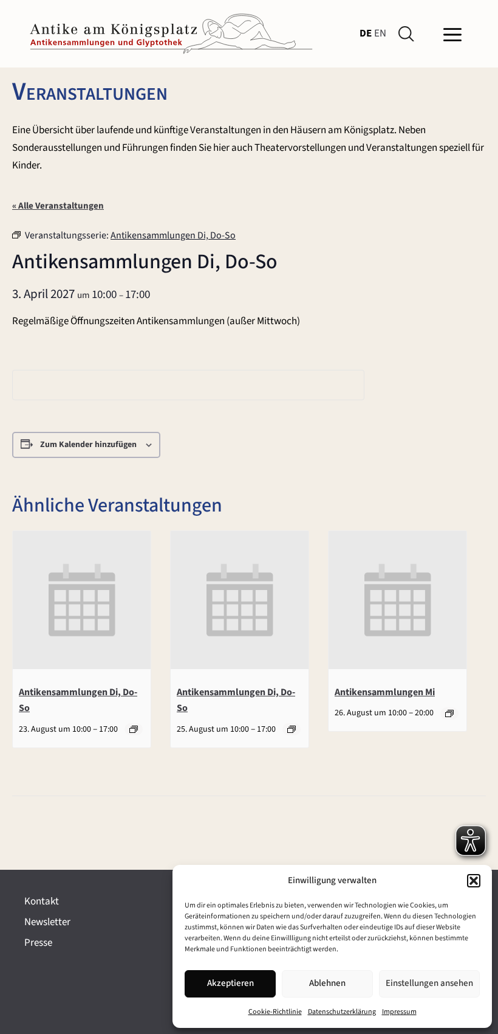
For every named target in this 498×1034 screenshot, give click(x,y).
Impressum (399, 1012)
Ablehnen (327, 983)
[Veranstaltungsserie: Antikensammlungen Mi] (449, 713)
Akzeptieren (230, 983)
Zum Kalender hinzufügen (88, 445)
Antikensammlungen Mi (385, 692)
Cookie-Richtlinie (275, 1012)
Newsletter (47, 922)
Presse (38, 942)
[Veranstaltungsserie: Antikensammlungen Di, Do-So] (133, 729)
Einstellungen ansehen (429, 983)
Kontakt (41, 901)
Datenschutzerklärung (342, 1012)
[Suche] (408, 34)
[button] (474, 881)
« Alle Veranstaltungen (58, 206)
